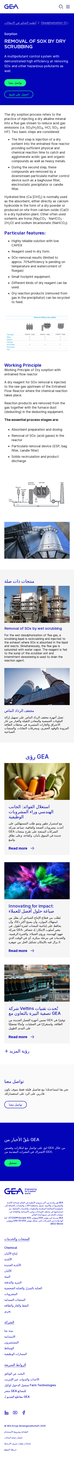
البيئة (7, 1276)
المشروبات (10, 1294)
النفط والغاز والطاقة (16, 1305)
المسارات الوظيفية (15, 1354)
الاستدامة (9, 1336)
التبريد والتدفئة (13, 1282)
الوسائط (9, 1348)
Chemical (10, 1247)
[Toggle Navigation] (68, 6)
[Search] (61, 7)
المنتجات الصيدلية (14, 1299)
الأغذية (8, 1259)
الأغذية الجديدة (12, 1265)
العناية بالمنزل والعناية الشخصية (23, 1288)
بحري (7, 1311)
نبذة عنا (8, 1331)
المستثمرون (11, 1342)
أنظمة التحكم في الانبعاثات (20, 23)
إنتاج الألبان (10, 1253)
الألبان (7, 1271)
